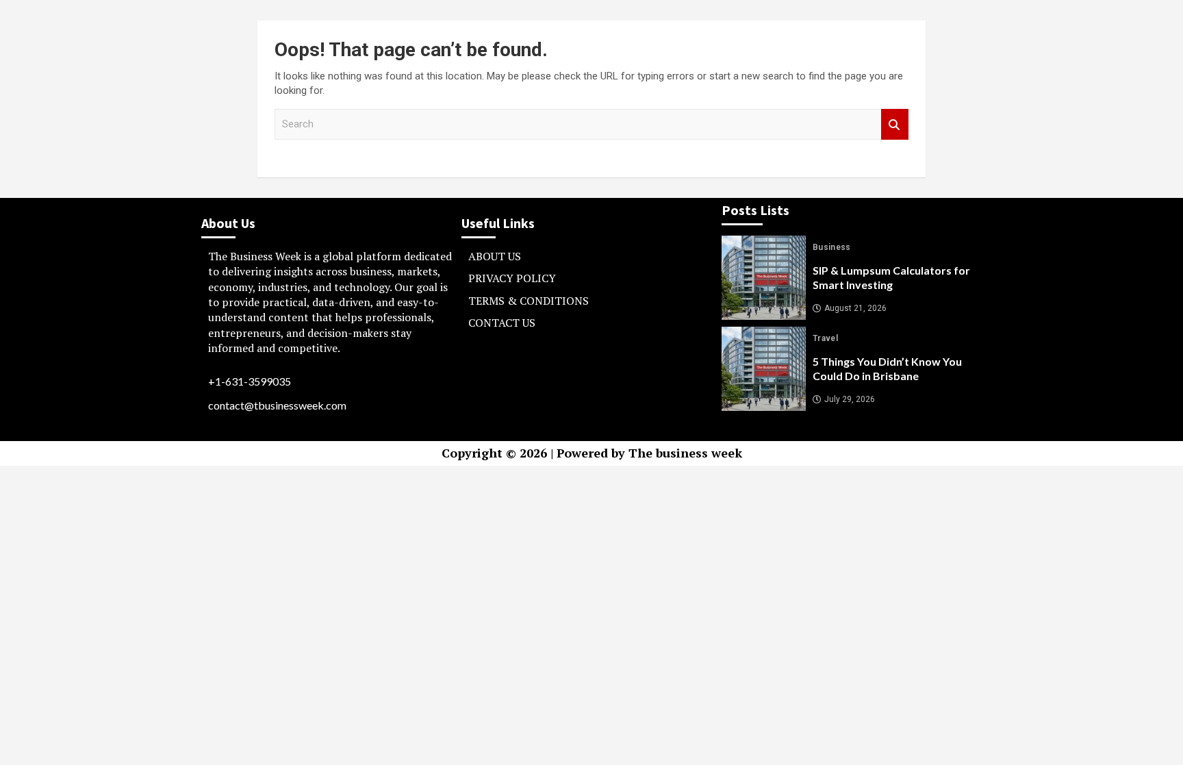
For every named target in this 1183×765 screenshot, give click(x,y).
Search (894, 124)
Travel (825, 338)
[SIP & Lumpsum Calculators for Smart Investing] (764, 278)
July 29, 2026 (849, 399)
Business (832, 247)
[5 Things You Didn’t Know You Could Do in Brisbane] (764, 369)
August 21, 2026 (855, 308)
